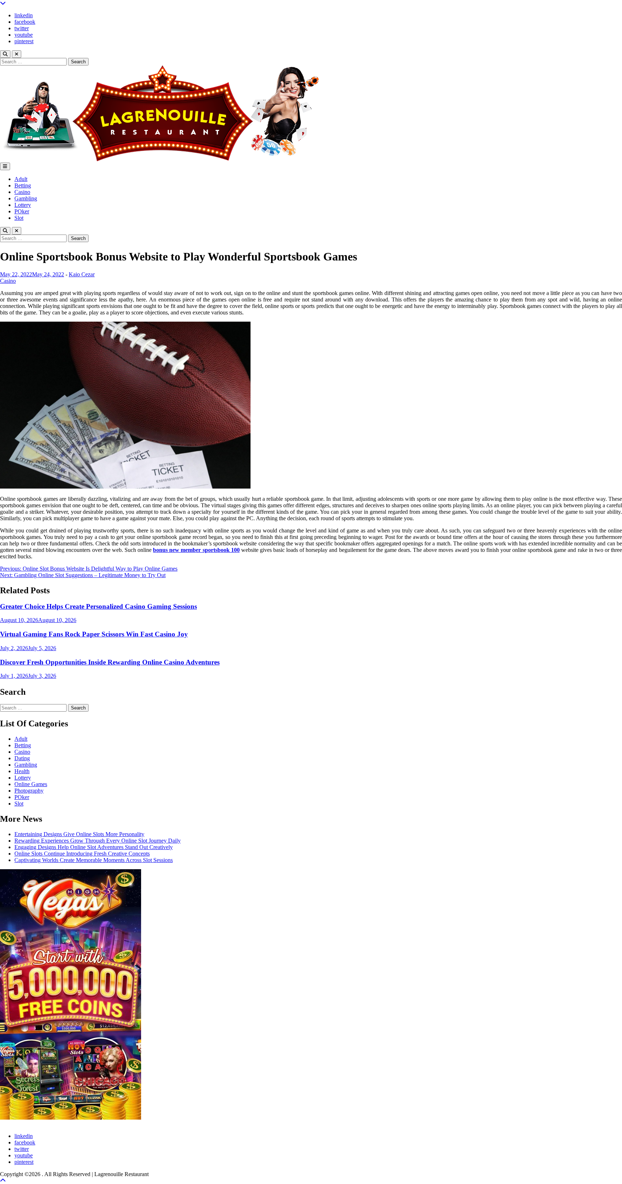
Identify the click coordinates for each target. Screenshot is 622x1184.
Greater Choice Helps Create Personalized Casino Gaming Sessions (98, 606)
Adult (20, 179)
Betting (22, 185)
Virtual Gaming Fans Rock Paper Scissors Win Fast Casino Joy (94, 634)
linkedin (23, 15)
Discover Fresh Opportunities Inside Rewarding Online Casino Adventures (110, 662)
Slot (18, 218)
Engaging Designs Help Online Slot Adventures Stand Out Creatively (93, 847)
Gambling (25, 198)
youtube (23, 35)
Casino (22, 192)
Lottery (22, 205)
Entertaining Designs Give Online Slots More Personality (79, 834)
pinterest (23, 41)
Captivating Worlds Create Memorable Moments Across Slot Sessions (93, 860)
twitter (21, 28)
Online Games (30, 784)
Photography (29, 791)
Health (22, 771)
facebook (24, 22)
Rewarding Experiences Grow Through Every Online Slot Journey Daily (97, 841)
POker (21, 211)
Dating (22, 758)
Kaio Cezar (82, 274)
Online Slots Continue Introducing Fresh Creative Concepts (82, 853)
